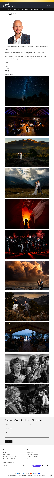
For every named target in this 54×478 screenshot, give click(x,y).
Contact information (44, 475)
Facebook (7, 71)
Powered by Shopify (17, 475)
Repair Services (6, 454)
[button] (23, 4)
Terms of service (37, 475)
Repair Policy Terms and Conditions (10, 456)
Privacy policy (30, 475)
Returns (4, 452)
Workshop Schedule (9, 64)
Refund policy (24, 475)
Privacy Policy (30, 452)
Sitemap (29, 458)
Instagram (7, 70)
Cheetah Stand (11, 475)
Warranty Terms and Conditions (9, 458)
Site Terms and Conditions (32, 454)
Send (8, 441)
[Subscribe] (23, 465)
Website (7, 68)
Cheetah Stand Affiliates (32, 456)
